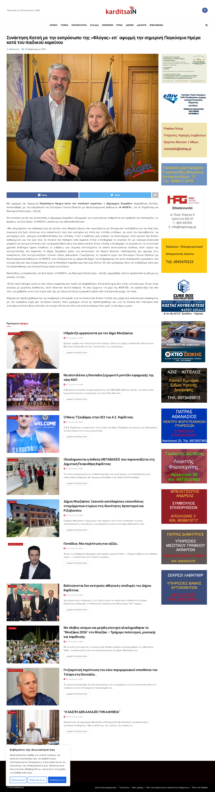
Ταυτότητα (124, 787)
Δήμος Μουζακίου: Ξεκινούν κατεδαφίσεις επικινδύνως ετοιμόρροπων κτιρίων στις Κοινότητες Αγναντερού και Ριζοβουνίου (104, 506)
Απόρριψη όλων (37, 779)
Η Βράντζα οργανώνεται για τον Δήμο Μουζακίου (98, 333)
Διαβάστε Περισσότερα (76, 352)
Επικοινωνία (156, 25)
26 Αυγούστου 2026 (74, 548)
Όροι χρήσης (137, 787)
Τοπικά (64, 25)
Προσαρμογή (18, 779)
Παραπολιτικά (79, 25)
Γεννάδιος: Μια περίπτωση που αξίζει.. (91, 543)
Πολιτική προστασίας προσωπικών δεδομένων (167, 787)
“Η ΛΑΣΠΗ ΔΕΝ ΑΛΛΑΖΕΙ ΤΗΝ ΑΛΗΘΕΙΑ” (92, 712)
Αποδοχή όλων (57, 779)
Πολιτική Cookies (200, 787)
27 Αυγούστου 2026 (74, 337)
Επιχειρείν (107, 25)
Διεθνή (130, 25)
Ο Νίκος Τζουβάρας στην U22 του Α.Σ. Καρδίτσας (98, 417)
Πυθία (119, 25)
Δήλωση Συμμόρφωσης (105, 787)
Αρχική (53, 25)
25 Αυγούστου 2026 (74, 679)
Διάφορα (141, 25)
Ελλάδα (94, 25)
